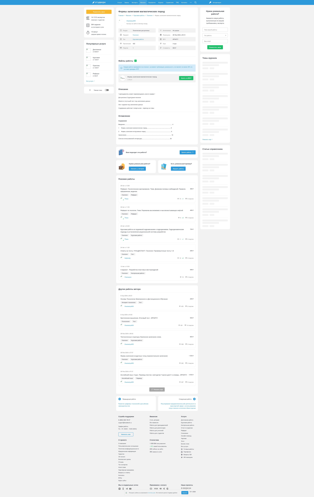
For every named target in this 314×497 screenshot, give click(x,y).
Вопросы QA (187, 454)
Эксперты (135, 2)
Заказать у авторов (137, 169)
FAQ (177, 2)
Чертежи (184, 438)
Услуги (119, 2)
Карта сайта (122, 480)
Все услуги (89, 81)
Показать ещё (158, 389)
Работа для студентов (157, 433)
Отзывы (120, 462)
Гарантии (121, 454)
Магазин (143, 2)
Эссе (182, 441)
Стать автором (154, 420)
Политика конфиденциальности (128, 449)
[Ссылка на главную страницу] (99, 2)
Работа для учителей (156, 430)
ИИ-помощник (187, 457)
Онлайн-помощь (186, 436)
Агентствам (122, 467)
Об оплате (121, 457)
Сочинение (184, 433)
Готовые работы (188, 449)
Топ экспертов (122, 465)
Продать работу (178, 169)
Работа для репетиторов (157, 428)
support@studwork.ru (125, 423)
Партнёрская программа (126, 470)
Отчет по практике (187, 428)
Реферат (184, 430)
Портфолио (152, 2)
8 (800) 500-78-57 (124, 420)
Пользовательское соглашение (128, 446)
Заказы (126, 2)
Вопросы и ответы (124, 472)
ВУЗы (120, 478)
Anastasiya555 (131, 20)
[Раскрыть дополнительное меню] (190, 2)
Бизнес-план (185, 444)
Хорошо (185, 492)
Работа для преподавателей (159, 425)
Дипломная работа (187, 420)
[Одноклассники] (123, 489)
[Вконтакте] (119, 489)
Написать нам (126, 434)
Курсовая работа (138, 39)
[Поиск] (195, 2)
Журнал (160, 2)
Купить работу (186, 152)
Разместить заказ (99, 12)
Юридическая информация (127, 451)
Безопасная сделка (124, 459)
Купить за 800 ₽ (186, 78)
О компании (122, 443)
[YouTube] (130, 489)
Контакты (184, 2)
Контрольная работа (187, 425)
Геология (136, 35)
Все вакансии (154, 422)
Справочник (169, 2)
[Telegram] (127, 489)
